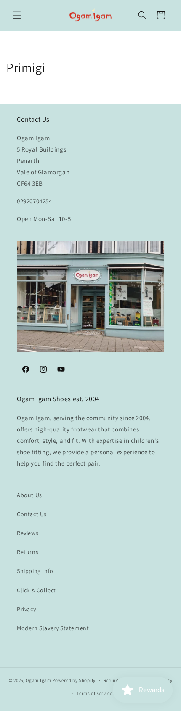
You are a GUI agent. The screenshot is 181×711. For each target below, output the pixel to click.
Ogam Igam (38, 680)
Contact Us (32, 514)
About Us (29, 495)
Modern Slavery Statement (53, 628)
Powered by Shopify (74, 680)
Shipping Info (35, 571)
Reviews (27, 533)
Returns (27, 552)
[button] (17, 15)
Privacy (26, 609)
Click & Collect (36, 590)
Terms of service (94, 693)
